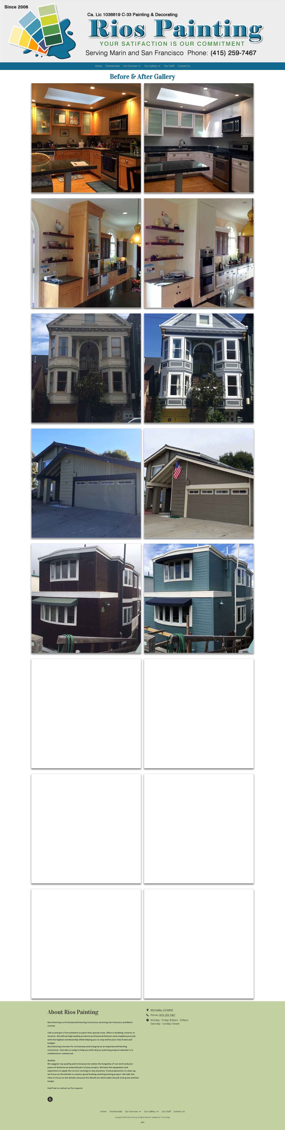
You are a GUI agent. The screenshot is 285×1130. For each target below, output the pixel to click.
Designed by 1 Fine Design (161, 1117)
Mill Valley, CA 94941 (162, 1010)
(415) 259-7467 (167, 1015)
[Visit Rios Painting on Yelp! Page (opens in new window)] (50, 1099)
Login (142, 1122)
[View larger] (86, 137)
